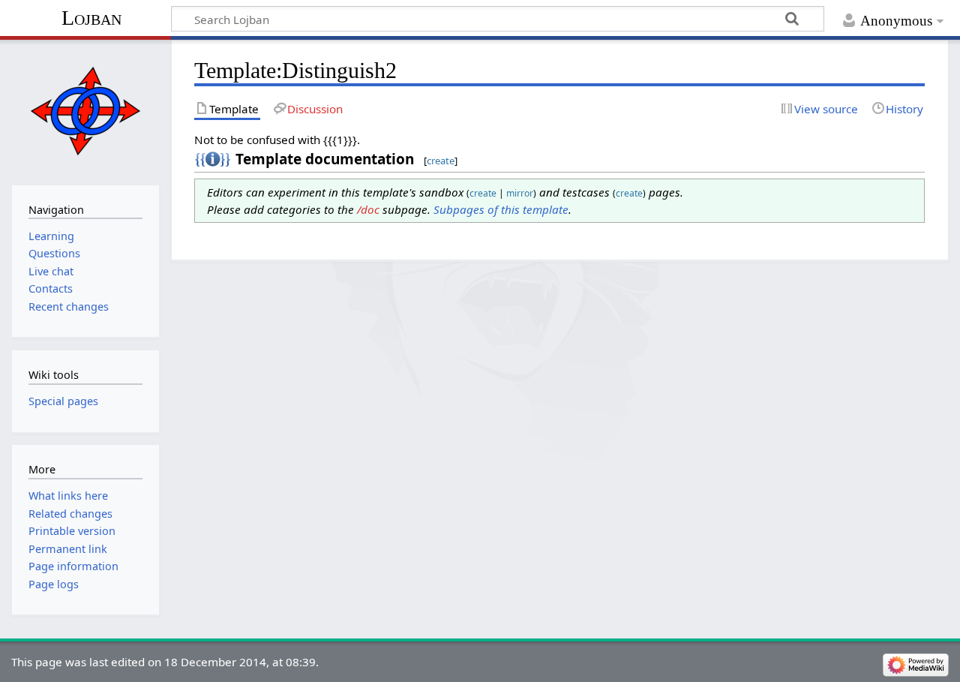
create (440, 160)
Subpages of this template (501, 209)
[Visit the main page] (85, 110)
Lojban (92, 17)
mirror (519, 193)
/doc (368, 209)
